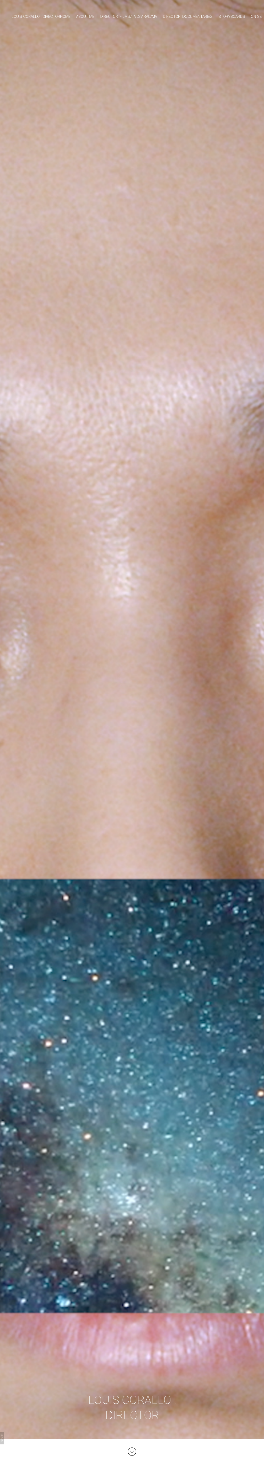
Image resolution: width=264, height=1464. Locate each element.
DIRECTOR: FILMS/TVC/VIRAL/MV (128, 16)
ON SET (257, 16)
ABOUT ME (85, 16)
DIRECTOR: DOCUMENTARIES (187, 16)
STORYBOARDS (231, 16)
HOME (65, 16)
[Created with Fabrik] (2, 1438)
